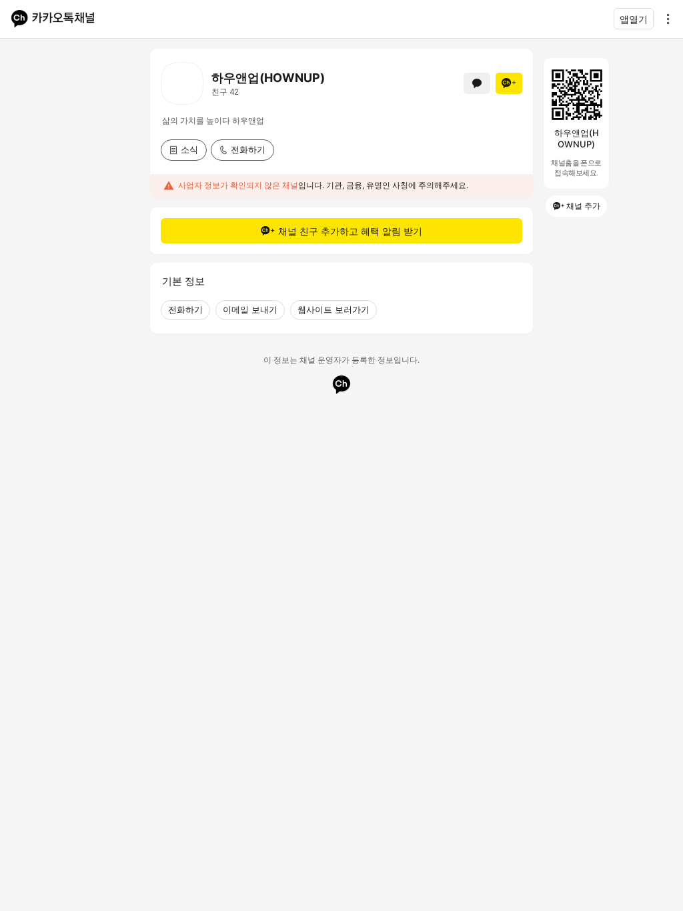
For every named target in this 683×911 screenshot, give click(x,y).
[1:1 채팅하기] (477, 83)
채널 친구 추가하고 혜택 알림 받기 (350, 231)
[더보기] (664, 19)
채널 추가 (583, 206)
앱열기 (634, 19)
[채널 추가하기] (509, 83)
